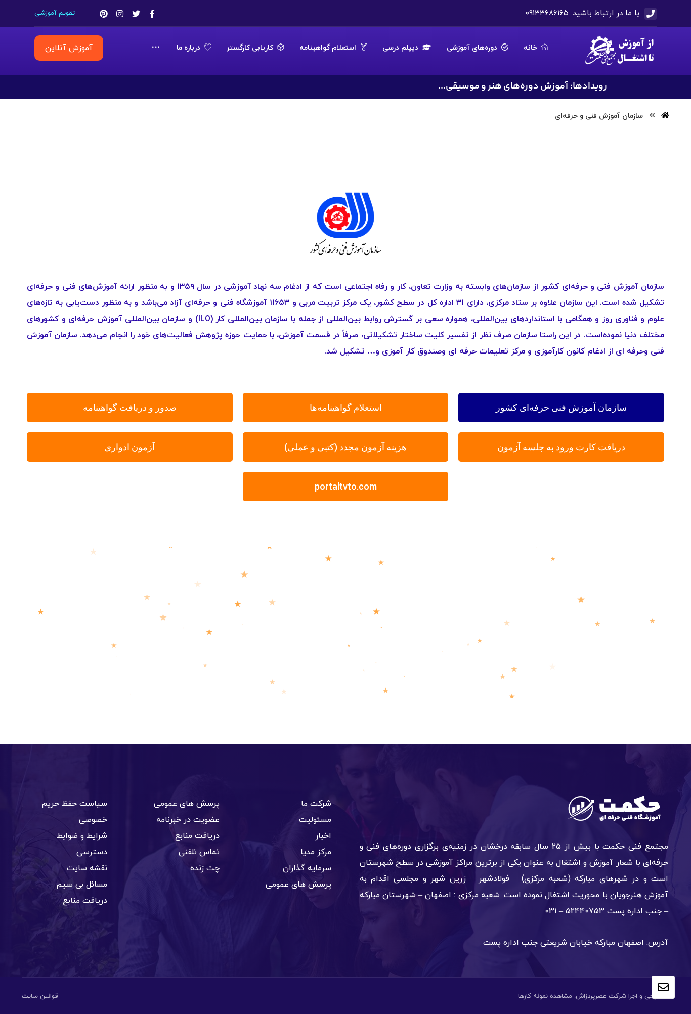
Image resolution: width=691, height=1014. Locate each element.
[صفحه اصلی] (665, 116)
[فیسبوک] (152, 14)
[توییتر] (136, 14)
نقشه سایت (87, 868)
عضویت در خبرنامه (188, 819)
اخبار (323, 836)
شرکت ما (316, 803)
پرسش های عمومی (298, 884)
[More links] (155, 48)
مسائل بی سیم (81, 884)
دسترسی (91, 852)
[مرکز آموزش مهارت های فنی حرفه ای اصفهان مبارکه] (620, 51)
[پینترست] (104, 14)
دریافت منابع (197, 836)
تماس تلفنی (199, 852)
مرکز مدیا (315, 852)
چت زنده (205, 868)
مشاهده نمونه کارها (545, 996)
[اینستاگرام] (120, 14)
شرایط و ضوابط (82, 836)
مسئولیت (315, 819)
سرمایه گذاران (307, 868)
